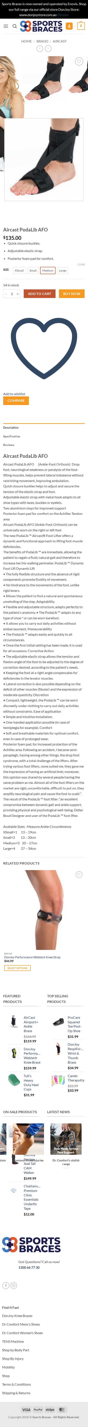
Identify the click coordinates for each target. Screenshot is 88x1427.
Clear (81, 264)
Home (26, 41)
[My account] (69, 26)
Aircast (60, 41)
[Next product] (40, 48)
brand (42, 41)
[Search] (15, 26)
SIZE (6, 269)
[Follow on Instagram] (13, 1285)
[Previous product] (48, 48)
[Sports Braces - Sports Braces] (41, 26)
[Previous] (7, 107)
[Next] (19, 107)
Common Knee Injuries (28, 1160)
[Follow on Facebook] (5, 1285)
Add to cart (39, 294)
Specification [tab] (11, 436)
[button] (5, 26)
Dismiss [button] (63, 15)
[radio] (19, 270)
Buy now (71, 294)
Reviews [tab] (8, 445)
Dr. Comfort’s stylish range (66, 1162)
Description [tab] (10, 427)
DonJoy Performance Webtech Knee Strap (32, 957)
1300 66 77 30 (29, 1267)
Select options (17, 968)
